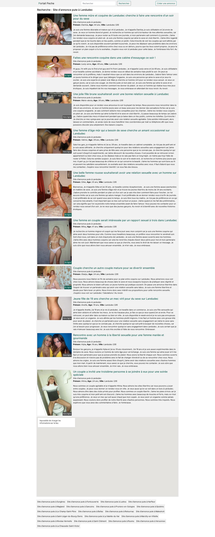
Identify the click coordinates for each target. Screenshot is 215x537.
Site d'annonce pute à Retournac (119, 511)
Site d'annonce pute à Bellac (90, 511)
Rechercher (124, 3)
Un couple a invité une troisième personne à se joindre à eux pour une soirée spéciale (120, 373)
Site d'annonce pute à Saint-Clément (90, 521)
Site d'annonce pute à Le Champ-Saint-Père (56, 511)
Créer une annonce (166, 3)
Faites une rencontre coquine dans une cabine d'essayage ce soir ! (114, 57)
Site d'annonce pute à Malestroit (150, 511)
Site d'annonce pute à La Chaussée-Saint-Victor (58, 526)
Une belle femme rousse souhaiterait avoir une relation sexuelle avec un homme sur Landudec (124, 174)
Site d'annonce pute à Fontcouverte (83, 502)
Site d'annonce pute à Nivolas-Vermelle (54, 521)
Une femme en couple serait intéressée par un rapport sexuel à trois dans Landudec (125, 220)
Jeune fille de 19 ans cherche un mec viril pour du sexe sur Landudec (115, 298)
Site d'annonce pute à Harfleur (141, 502)
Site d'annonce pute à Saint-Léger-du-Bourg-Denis (59, 516)
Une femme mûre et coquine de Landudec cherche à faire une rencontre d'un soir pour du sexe (123, 17)
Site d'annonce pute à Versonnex (150, 521)
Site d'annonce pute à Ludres (113, 502)
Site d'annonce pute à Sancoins (80, 506)
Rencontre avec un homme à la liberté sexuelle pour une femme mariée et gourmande (118, 336)
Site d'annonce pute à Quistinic (150, 506)
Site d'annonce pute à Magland (50, 506)
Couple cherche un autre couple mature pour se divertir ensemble (114, 267)
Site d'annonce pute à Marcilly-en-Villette (140, 516)
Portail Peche (46, 3)
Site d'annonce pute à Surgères (51, 502)
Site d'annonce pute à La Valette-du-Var (102, 516)
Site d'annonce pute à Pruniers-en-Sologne (115, 506)
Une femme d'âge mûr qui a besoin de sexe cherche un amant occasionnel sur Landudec (121, 132)
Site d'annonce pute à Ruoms (121, 521)
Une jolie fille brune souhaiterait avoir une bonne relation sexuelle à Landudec (121, 94)
